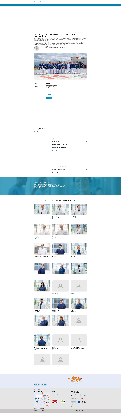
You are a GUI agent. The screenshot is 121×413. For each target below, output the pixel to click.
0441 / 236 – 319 (49, 94)
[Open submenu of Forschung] (60, 2)
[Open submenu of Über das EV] (81, 2)
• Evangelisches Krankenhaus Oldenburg (39, 410)
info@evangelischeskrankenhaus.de (58, 395)
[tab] (39, 83)
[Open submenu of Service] (75, 2)
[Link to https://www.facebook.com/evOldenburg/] (72, 406)
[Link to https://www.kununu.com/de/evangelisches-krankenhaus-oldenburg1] (82, 406)
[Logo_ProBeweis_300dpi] (63, 400)
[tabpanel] (64, 91)
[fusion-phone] (35, 238)
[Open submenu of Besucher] (48, 5)
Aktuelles (73, 410)
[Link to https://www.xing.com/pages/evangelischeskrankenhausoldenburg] (78, 406)
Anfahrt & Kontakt (77, 410)
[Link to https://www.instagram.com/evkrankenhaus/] (75, 406)
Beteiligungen (85, 410)
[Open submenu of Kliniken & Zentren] (55, 2)
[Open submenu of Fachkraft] (54, 5)
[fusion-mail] (52, 218)
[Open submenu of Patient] (42, 5)
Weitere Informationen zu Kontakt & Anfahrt (39, 408)
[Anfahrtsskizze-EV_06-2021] (42, 392)
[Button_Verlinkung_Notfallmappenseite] (54, 400)
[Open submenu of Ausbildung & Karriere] (71, 2)
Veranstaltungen (81, 410)
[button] (86, 2)
